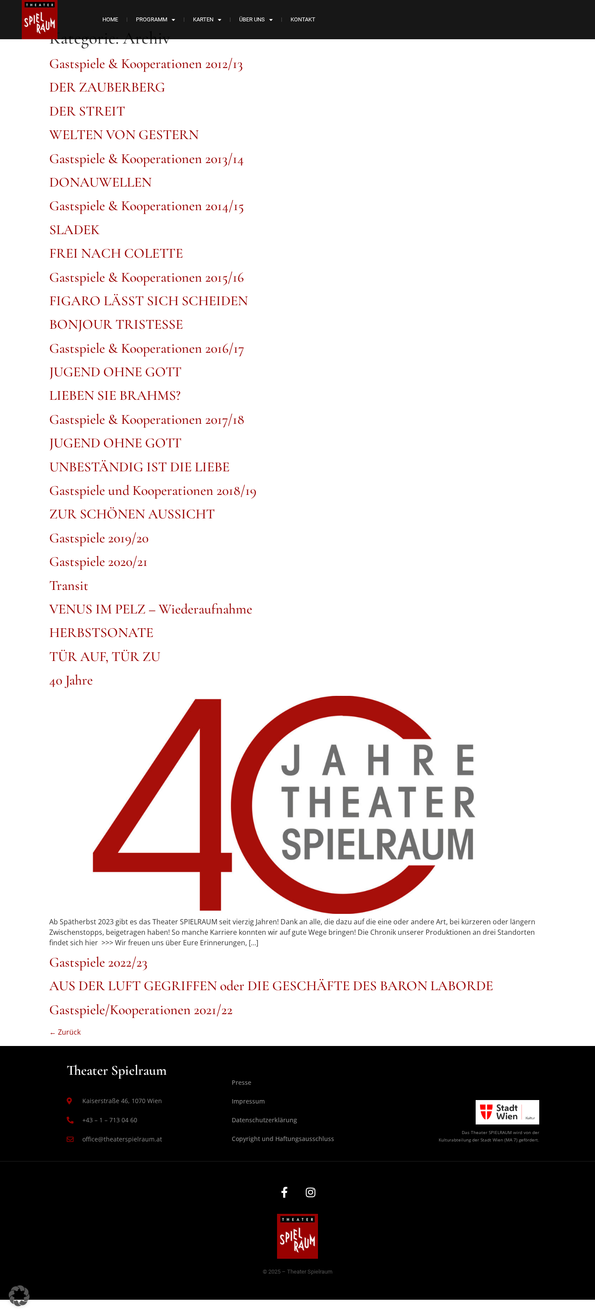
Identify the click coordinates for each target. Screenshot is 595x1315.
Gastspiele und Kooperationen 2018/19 (153, 490)
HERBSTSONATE (101, 632)
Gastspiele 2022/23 (98, 962)
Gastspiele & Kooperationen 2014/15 (146, 205)
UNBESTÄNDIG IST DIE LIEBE (139, 466)
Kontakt (303, 19)
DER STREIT (87, 110)
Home (110, 19)
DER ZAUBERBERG (107, 86)
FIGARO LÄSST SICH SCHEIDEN (148, 300)
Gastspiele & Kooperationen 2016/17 (146, 348)
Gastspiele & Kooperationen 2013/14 (146, 158)
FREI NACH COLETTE (116, 253)
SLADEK (74, 229)
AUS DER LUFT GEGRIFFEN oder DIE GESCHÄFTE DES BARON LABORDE (271, 985)
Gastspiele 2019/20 (99, 537)
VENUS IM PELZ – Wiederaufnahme (150, 608)
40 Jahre (71, 679)
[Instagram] (310, 1192)
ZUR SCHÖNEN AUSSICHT (132, 513)
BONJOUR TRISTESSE (116, 324)
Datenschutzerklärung (264, 1120)
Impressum (248, 1101)
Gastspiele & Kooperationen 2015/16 (146, 277)
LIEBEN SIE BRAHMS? (115, 395)
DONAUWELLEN (100, 182)
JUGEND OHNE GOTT (115, 371)
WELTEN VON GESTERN (124, 134)
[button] (19, 1296)
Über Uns (252, 19)
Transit (68, 585)
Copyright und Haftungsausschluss (283, 1138)
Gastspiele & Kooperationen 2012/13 (146, 63)
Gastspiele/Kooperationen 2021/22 (141, 1009)
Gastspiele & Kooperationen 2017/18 (146, 419)
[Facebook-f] (284, 1192)
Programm (151, 19)
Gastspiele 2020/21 (98, 561)
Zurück (65, 1032)
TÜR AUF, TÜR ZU (104, 656)
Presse (241, 1082)
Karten (203, 19)
